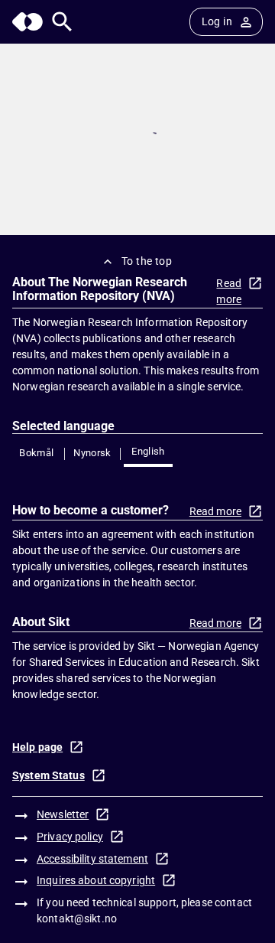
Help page (37, 747)
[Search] (62, 22)
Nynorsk (92, 452)
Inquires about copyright (96, 880)
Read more (228, 291)
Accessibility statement (92, 859)
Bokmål (36, 452)
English (148, 451)
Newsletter (63, 814)
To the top (146, 261)
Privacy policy (70, 836)
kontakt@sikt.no (77, 918)
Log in (217, 21)
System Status (48, 775)
